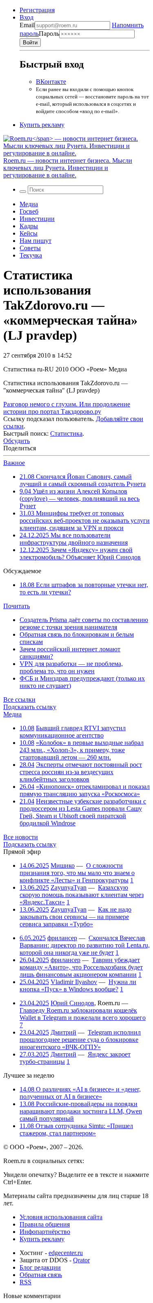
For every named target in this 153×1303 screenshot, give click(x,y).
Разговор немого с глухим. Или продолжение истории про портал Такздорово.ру (66, 408)
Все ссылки (19, 699)
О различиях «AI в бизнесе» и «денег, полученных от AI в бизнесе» (80, 1093)
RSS (25, 1282)
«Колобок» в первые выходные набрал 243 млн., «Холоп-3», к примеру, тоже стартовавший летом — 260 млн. (82, 750)
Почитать (16, 605)
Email (27, 25)
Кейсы (29, 233)
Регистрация (37, 10)
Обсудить (16, 440)
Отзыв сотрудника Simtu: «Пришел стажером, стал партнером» (76, 1129)
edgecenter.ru (66, 1252)
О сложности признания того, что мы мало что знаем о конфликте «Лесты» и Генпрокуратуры (77, 873)
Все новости (20, 837)
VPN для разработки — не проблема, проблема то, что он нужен (71, 667)
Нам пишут (35, 240)
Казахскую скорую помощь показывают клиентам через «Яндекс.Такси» (82, 895)
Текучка (31, 255)
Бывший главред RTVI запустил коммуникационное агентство (73, 732)
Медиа (29, 204)
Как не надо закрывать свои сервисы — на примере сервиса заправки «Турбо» (75, 917)
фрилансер (62, 937)
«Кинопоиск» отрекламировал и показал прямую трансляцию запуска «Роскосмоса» (85, 790)
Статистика (66, 433)
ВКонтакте (51, 81)
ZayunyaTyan (68, 887)
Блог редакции (40, 1267)
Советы (30, 247)
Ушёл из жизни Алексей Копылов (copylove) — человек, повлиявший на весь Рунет (80, 498)
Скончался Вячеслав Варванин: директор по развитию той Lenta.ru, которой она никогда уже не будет (85, 945)
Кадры (29, 226)
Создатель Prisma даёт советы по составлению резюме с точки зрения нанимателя (84, 623)
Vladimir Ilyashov (74, 981)
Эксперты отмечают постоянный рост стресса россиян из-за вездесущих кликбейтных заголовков (81, 772)
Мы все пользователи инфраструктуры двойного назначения (74, 539)
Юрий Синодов (72, 1003)
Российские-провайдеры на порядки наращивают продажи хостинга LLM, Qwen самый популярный (81, 1111)
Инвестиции (37, 218)
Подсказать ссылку (29, 706)
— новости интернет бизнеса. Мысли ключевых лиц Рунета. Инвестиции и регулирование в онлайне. (67, 168)
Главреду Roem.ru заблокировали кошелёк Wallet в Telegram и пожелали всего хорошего (83, 1014)
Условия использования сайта (61, 1217)
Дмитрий (63, 1032)
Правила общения (45, 1224)
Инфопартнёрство (45, 1231)
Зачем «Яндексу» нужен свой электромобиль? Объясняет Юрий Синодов (80, 553)
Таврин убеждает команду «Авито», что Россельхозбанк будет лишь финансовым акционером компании (81, 967)
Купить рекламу (42, 124)
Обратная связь (41, 1274)
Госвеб (29, 211)
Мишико (63, 865)
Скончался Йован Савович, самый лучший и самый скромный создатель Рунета (83, 480)
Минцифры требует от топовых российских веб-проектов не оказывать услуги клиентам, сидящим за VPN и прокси (85, 520)
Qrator (81, 1260)
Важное (14, 462)
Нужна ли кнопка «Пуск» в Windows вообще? (78, 985)
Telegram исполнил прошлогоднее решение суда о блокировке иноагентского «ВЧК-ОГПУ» (80, 1039)
